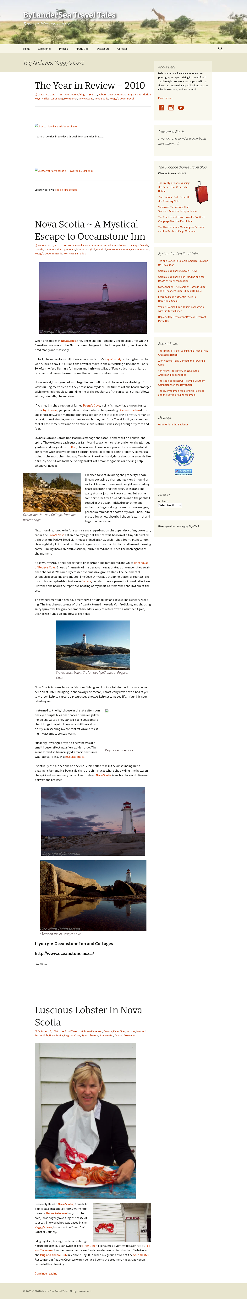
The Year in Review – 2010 (90, 85)
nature (111, 249)
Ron (73, 447)
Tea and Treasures (125, 1035)
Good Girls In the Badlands (173, 424)
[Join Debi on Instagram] (172, 110)
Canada (39, 249)
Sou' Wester (106, 1035)
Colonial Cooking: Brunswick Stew (177, 271)
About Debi (82, 49)
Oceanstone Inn (140, 249)
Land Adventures (93, 245)
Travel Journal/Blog (74, 94)
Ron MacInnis (71, 253)
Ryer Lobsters (90, 1035)
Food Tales (71, 1031)
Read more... (165, 98)
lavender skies (53, 249)
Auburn (102, 94)
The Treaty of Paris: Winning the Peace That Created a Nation (174, 187)
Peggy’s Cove (91, 405)
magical (90, 249)
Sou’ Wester (141, 1255)
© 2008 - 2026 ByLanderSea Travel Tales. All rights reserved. (57, 1291)
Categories (44, 49)
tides (83, 253)
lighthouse (69, 249)
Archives (163, 501)
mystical (101, 249)
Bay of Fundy (140, 245)
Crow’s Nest (56, 535)
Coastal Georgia (117, 94)
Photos (63, 49)
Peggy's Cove (118, 98)
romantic (57, 253)
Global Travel (74, 245)
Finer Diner (119, 1031)
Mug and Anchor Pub (53, 1255)
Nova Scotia (101, 98)
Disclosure (103, 49)
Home (26, 49)
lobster (80, 249)
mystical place (74, 757)
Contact (122, 49)
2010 (94, 94)
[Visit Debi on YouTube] (182, 110)
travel (130, 98)
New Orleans (86, 98)
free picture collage (65, 189)
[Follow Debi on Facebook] (162, 110)
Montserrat (70, 98)
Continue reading (48, 1273)
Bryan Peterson (93, 1031)
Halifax (45, 98)
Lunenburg (57, 98)
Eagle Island (134, 94)
